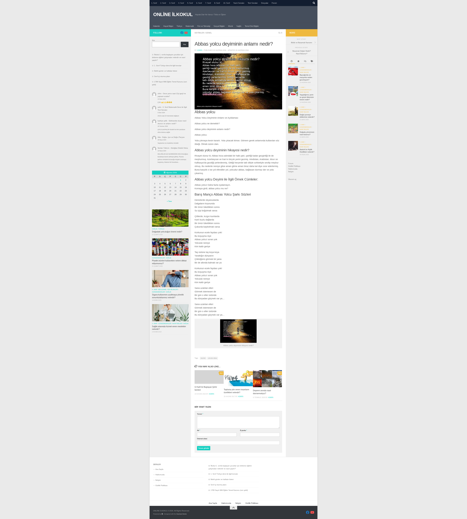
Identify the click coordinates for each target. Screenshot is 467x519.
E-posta (243, 430)
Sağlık (238, 26)
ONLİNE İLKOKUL (173, 14)
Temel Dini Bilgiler (252, 26)
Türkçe (179, 26)
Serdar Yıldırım (163, 148)
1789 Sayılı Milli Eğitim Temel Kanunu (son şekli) (229, 490)
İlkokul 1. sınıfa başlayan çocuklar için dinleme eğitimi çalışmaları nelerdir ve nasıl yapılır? (168, 57)
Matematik (190, 26)
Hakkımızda (292, 169)
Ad (198, 430)
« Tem (169, 201)
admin (199, 50)
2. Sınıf (163, 3)
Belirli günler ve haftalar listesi (165, 71)
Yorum (200, 414)
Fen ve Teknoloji (203, 26)
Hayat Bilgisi (168, 26)
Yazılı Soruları (238, 3)
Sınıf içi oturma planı (162, 76)
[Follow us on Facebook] (181, 32)
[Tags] (311, 61)
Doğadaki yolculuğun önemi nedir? (167, 232)
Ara (153, 40)
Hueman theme (181, 514)
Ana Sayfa (159, 469)
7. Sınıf (208, 3)
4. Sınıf (181, 3)
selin (159, 107)
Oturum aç (292, 179)
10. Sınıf (226, 3)
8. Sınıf (217, 3)
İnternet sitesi (202, 439)
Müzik (230, 26)
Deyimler (199, 33)
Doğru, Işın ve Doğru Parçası (173, 137)
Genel (209, 33)
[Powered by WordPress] (162, 514)
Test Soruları (253, 3)
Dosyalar (264, 3)
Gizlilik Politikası (294, 166)
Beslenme (162, 289)
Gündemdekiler (158, 258)
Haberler (156, 26)
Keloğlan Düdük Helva (179, 148)
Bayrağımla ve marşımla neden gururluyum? (306, 77)
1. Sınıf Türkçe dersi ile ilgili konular (167, 66)
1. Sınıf (154, 3)
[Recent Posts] (291, 61)
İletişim (291, 172)
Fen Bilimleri (172, 289)
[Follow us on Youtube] (185, 32)
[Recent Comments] (305, 61)
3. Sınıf (172, 3)
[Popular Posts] (298, 61)
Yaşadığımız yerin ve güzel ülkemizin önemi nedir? (307, 97)
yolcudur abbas (212, 358)
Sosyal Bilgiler (219, 26)
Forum (274, 3)
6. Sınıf (199, 3)
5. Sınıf (190, 3)
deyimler (203, 358)
